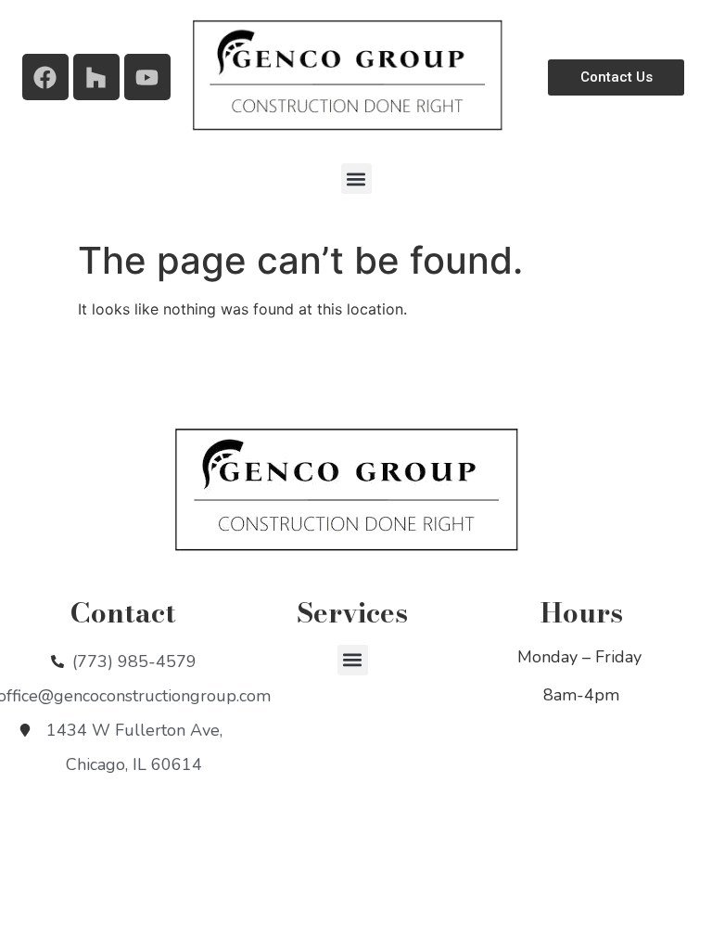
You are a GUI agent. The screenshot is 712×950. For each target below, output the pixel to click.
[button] (356, 178)
